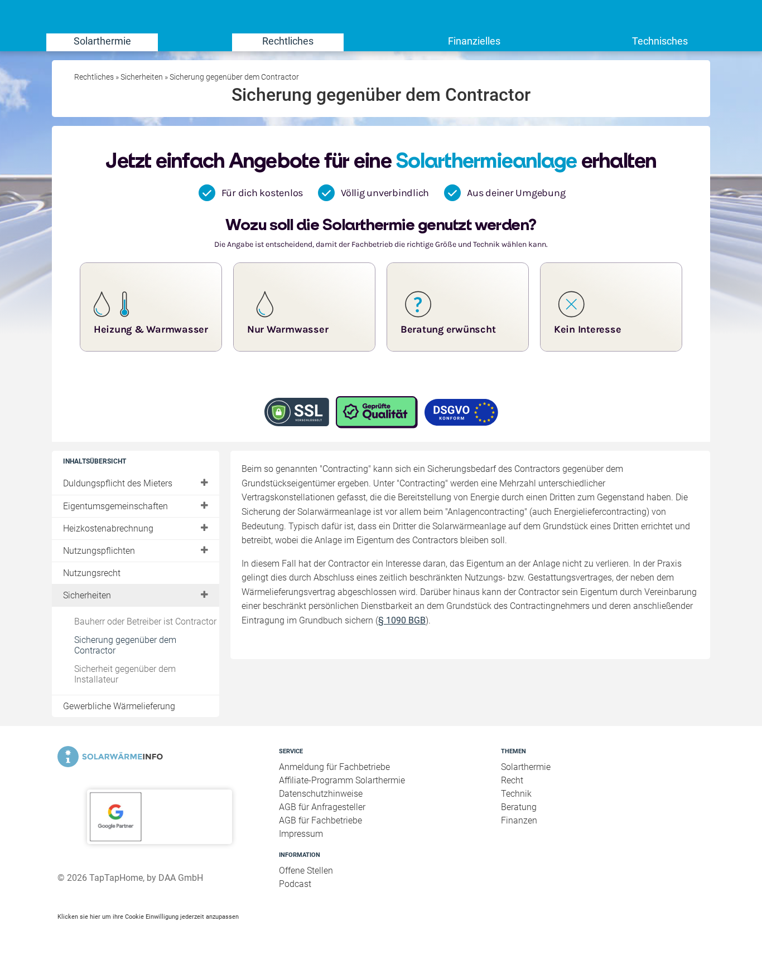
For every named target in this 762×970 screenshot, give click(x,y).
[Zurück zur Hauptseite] (159, 756)
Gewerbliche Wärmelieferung (119, 706)
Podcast (295, 884)
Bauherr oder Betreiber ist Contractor (145, 621)
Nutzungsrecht (91, 573)
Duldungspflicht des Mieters (117, 483)
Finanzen (519, 820)
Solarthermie (102, 41)
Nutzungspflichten (99, 550)
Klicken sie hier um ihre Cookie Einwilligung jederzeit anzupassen (148, 916)
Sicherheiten (87, 595)
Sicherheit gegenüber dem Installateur (125, 674)
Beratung (519, 807)
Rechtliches (288, 41)
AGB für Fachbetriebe (320, 820)
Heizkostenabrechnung (108, 528)
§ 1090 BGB (402, 620)
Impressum (301, 833)
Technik (516, 793)
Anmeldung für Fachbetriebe (334, 767)
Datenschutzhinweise (321, 793)
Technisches (660, 41)
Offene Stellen (306, 870)
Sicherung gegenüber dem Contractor (125, 645)
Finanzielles (474, 41)
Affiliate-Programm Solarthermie (342, 780)
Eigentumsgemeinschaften (115, 506)
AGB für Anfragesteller (322, 807)
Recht (512, 780)
